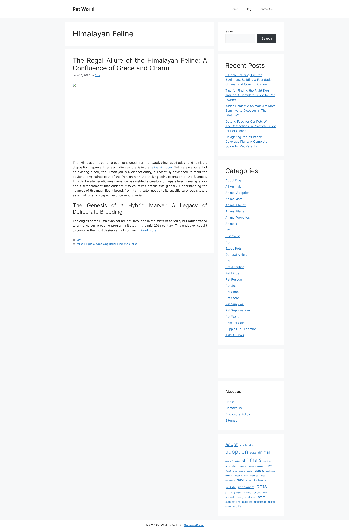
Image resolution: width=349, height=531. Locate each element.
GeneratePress (194, 525)
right (265, 493)
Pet (227, 261)
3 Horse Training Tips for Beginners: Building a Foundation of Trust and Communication (249, 79)
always (253, 453)
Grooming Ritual (106, 243)
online (240, 479)
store (262, 497)
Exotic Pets (233, 248)
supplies (247, 501)
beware (242, 466)
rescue (257, 492)
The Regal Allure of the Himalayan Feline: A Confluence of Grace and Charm (140, 64)
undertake (260, 501)
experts (238, 476)
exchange (270, 471)
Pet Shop (232, 292)
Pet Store (232, 298)
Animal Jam (233, 199)
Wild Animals (234, 335)
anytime (267, 461)
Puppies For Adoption (241, 329)
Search (230, 31)
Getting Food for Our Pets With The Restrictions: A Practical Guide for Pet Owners (250, 126)
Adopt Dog (233, 180)
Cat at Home (231, 471)
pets (261, 486)
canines (260, 466)
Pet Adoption (234, 267)
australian (231, 466)
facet (246, 476)
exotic (229, 475)
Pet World (84, 9)
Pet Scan (231, 285)
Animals (231, 224)
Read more (148, 230)
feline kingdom (161, 167)
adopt (231, 444)
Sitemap (231, 420)
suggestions (232, 501)
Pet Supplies (234, 304)
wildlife (237, 506)
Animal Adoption (237, 193)
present (228, 493)
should (229, 497)
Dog (228, 242)
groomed (254, 476)
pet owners (246, 487)
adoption (236, 451)
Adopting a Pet (246, 445)
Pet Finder (232, 273)
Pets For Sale (235, 323)
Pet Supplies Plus (238, 310)
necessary (230, 480)
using (271, 501)
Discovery (232, 236)
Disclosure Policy (237, 414)
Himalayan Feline (127, 243)
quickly (247, 493)
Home (234, 9)
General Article (236, 254)
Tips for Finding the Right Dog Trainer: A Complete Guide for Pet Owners (250, 95)
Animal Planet (235, 205)
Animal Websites (237, 217)
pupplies (238, 493)
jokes (262, 476)
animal (264, 452)
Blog (248, 9)
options (249, 480)
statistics (250, 497)
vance (228, 506)
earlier (250, 471)
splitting (239, 497)
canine (251, 466)
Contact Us (265, 9)
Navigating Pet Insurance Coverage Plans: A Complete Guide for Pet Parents (246, 141)
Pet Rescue (233, 279)
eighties (259, 470)
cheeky (242, 471)
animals (252, 459)
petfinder (230, 487)
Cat (79, 239)
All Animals (233, 186)
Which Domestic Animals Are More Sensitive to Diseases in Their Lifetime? (250, 110)
